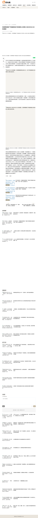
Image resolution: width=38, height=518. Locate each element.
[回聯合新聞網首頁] (3, 2)
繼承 (9, 7)
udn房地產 (6, 24)
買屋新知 (34, 5)
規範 (3, 406)
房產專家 (20, 5)
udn (3, 24)
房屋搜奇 (10, 5)
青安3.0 (4, 7)
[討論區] (3, 64)
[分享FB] (3, 58)
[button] (34, 2)
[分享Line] (3, 61)
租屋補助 (13, 7)
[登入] (32, 2)
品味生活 (15, 5)
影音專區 (29, 5)
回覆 (34, 406)
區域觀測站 (4, 5)
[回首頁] (6, 2)
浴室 (18, 7)
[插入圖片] (32, 406)
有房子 (24, 5)
